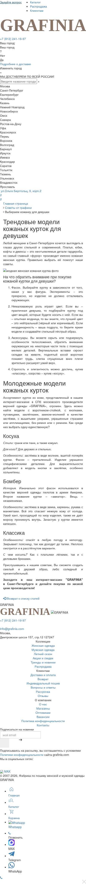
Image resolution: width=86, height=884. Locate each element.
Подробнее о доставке (15, 64)
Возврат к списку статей (22, 598)
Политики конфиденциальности (21, 754)
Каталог (35, 2)
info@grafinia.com (12, 629)
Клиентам (36, 10)
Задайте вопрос (11, 2)
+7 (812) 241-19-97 (13, 39)
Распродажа (38, 6)
